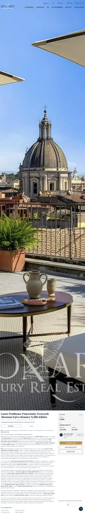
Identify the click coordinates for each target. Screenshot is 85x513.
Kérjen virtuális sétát (71, 447)
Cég (48, 7)
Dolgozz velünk (79, 7)
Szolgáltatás (40, 7)
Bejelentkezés (60, 3)
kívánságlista (69, 3)
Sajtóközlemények (57, 7)
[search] (53, 3)
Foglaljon (79, 435)
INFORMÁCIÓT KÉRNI (71, 443)
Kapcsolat (68, 7)
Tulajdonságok (29, 7)
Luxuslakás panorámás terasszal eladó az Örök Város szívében (25, 420)
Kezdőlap (2, 420)
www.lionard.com (5, 432)
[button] (80, 414)
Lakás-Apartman (10, 420)
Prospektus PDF (71, 452)
